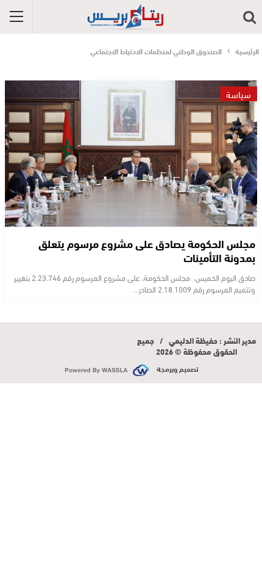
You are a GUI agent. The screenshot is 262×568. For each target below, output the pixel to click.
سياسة (238, 94)
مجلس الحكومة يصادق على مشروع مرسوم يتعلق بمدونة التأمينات (146, 250)
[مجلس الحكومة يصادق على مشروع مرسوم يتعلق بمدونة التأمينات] (131, 153)
